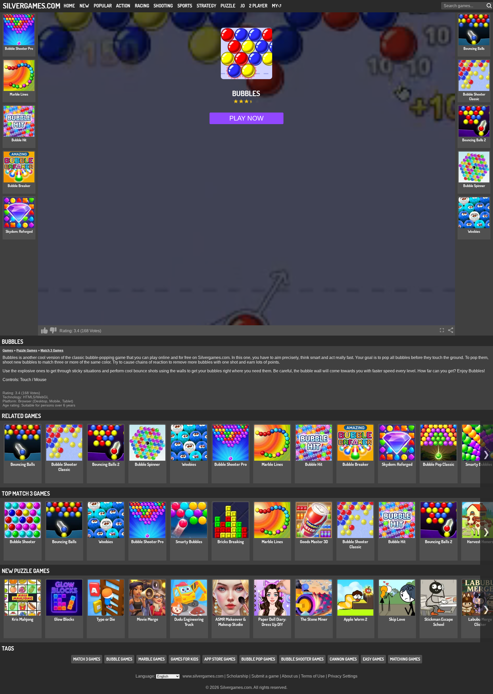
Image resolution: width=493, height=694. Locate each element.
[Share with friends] (450, 330)
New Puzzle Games (25, 570)
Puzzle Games (26, 350)
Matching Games (405, 659)
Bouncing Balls (23, 464)
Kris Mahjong (22, 619)
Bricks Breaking (230, 541)
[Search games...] (490, 6)
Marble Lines (272, 464)
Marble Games (151, 659)
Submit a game (265, 676)
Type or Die (106, 619)
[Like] (44, 330)
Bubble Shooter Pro (230, 464)
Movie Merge (147, 619)
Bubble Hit (314, 464)
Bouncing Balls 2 (105, 464)
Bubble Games (119, 659)
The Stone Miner (313, 619)
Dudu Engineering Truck (189, 622)
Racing (142, 5)
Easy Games (373, 659)
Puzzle (228, 5)
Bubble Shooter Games (302, 659)
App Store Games (219, 659)
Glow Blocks (64, 619)
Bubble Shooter (22, 541)
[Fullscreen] (442, 330)
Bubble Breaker (355, 464)
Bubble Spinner (147, 464)
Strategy (206, 5)
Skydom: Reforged (397, 464)
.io (242, 5)
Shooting (163, 5)
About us (290, 676)
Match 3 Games (52, 350)
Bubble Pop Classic (438, 464)
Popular (103, 5)
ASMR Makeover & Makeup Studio (230, 622)
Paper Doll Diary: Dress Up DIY (272, 622)
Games (8, 350)
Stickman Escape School (438, 622)
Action (123, 5)
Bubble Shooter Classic (64, 467)
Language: (146, 676)
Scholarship (237, 676)
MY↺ (277, 5)
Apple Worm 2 (355, 619)
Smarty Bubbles (189, 541)
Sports (184, 5)
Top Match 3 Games (26, 493)
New (84, 5)
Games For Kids (184, 659)
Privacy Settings (342, 676)
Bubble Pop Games (258, 659)
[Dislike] (53, 330)
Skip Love (397, 619)
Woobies (189, 464)
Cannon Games (343, 659)
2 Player (258, 5)
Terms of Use (313, 676)
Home (69, 5)
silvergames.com (31, 5)
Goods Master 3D (314, 541)
